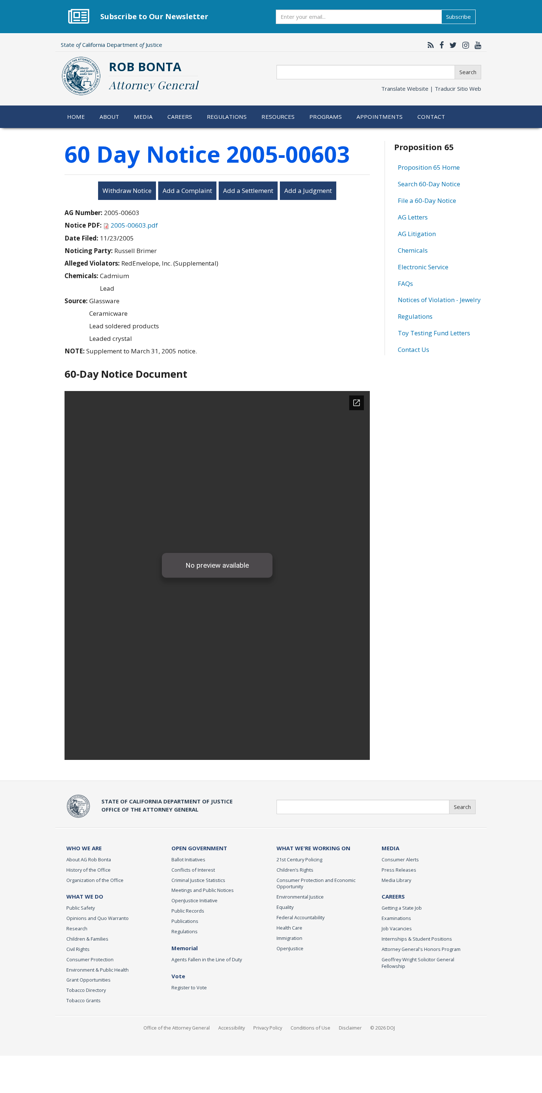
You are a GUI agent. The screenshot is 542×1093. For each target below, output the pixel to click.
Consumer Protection (90, 959)
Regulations (227, 116)
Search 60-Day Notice (429, 184)
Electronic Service (423, 267)
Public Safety (80, 908)
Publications (184, 921)
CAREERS (393, 896)
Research (76, 928)
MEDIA (390, 848)
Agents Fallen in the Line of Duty (206, 959)
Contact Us (413, 349)
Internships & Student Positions (417, 938)
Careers (179, 116)
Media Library (396, 880)
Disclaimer (350, 1027)
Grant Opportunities (88, 979)
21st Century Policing (299, 859)
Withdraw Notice (127, 190)
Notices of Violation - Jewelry (439, 299)
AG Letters (413, 217)
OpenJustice (290, 948)
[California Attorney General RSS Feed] (429, 45)
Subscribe (458, 16)
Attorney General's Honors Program (421, 949)
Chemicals (413, 250)
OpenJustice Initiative (194, 900)
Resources (278, 116)
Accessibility (231, 1027)
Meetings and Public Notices (202, 890)
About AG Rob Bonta (88, 859)
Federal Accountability (300, 917)
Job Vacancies (397, 928)
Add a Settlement (248, 190)
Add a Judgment (308, 190)
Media (143, 116)
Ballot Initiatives (188, 859)
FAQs (405, 283)
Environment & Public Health (97, 969)
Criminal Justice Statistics (198, 880)
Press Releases (399, 870)
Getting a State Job (402, 908)
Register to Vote (189, 987)
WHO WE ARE (84, 848)
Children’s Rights (295, 870)
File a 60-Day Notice (427, 200)
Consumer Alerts (400, 859)
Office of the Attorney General (176, 1027)
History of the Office (88, 870)
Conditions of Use (310, 1027)
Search (467, 72)
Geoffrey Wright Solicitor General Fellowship (418, 962)
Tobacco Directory (86, 990)
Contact (431, 116)
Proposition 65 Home (429, 167)
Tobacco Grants (83, 1000)
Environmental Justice (300, 896)
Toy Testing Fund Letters (434, 333)
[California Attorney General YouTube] (476, 45)
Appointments (380, 116)
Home (76, 116)
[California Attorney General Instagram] (464, 45)
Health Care (289, 927)
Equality (285, 907)
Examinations (396, 918)
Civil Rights (78, 949)
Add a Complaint (187, 190)
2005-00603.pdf (134, 225)
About (109, 116)
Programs (325, 116)
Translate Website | (431, 88)
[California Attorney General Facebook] (440, 45)
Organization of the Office (95, 880)
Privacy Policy (267, 1027)
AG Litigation (417, 233)
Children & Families (87, 938)
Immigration (289, 938)
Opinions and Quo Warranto (97, 918)
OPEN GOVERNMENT (199, 848)
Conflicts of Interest (193, 870)
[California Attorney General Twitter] (451, 45)
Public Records (187, 910)
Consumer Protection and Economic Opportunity (316, 883)
